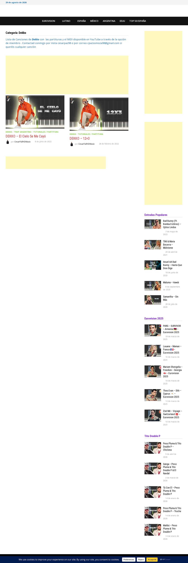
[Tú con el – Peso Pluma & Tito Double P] (153, 488)
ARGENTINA (109, 20)
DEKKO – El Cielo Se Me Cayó (26, 136)
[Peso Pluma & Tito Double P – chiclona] (153, 443)
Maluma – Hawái (171, 282)
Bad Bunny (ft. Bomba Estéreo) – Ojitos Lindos (172, 224)
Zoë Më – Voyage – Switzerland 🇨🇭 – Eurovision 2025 (172, 414)
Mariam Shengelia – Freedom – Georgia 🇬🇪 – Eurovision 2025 (172, 371)
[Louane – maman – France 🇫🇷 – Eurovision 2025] (153, 346)
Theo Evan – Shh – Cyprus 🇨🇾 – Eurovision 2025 (172, 393)
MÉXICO (94, 20)
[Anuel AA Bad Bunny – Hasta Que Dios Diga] (153, 262)
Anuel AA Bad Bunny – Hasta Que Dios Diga (172, 265)
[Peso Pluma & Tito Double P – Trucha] (153, 508)
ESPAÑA (81, 20)
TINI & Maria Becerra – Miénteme (169, 244)
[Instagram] (177, 2)
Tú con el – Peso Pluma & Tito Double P (171, 490)
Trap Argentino (22, 132)
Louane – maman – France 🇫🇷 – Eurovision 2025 (172, 349)
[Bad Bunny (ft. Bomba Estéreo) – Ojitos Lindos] (153, 221)
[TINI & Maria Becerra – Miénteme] (153, 241)
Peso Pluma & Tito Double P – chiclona (172, 446)
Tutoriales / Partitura (45, 132)
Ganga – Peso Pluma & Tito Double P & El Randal (170, 469)
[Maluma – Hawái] (153, 282)
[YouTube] (174, 2)
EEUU (122, 20)
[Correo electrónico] (180, 2)
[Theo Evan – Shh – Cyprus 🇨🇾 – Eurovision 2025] (153, 391)
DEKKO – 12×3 (80, 138)
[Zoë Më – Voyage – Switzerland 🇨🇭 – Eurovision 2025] (153, 411)
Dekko (9, 132)
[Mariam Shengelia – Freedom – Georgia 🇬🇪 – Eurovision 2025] (153, 367)
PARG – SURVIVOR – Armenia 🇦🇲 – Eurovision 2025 (172, 329)
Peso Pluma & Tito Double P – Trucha (172, 510)
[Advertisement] (67, 75)
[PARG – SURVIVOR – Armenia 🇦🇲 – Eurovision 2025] (153, 326)
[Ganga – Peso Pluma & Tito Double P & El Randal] (153, 464)
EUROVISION (48, 20)
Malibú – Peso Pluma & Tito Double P (170, 528)
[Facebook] (170, 2)
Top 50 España (137, 20)
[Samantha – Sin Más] (153, 297)
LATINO (66, 20)
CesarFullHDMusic (22, 141)
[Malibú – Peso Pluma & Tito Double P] (153, 525)
